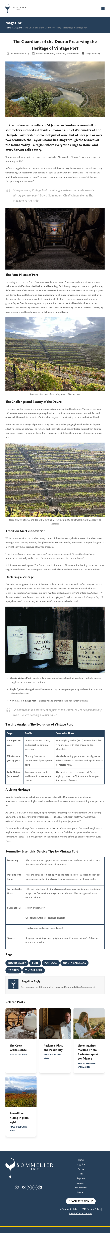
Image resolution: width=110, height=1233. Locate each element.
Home (8, 28)
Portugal (50, 963)
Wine (24, 1055)
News (46, 53)
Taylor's (13, 970)
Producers (60, 53)
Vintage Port (33, 970)
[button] (103, 8)
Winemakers (72, 53)
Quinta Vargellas (74, 963)
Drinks (39, 53)
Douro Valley (17, 963)
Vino (46, 1058)
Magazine (17, 28)
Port (52, 53)
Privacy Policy (94, 1209)
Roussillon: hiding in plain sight (19, 1118)
